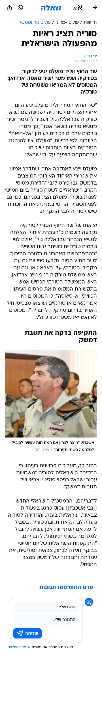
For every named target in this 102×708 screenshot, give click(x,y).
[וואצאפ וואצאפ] (20, 7)
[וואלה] (51, 7)
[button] (77, 7)
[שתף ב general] (9, 8)
